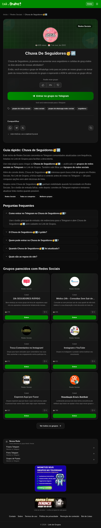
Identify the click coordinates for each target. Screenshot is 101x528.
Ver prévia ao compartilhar (24, 134)
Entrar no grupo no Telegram (52, 96)
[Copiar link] (91, 127)
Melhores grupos (46, 197)
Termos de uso (31, 516)
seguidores (82, 109)
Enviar (89, 4)
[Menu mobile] (97, 4)
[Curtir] (43, 85)
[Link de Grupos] (11, 4)
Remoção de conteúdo (69, 516)
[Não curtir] (57, 85)
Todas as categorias (27, 197)
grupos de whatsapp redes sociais (61, 109)
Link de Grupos (54, 525)
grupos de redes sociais (21, 109)
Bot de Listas (86, 516)
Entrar (26, 317)
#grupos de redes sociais (76, 167)
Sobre (20, 516)
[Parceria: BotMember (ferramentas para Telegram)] (50, 478)
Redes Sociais (16, 14)
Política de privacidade (48, 516)
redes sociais (39, 109)
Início (5, 14)
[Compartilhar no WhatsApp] (10, 127)
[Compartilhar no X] (22, 127)
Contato (12, 516)
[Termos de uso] (50, 503)
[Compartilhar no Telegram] (16, 127)
